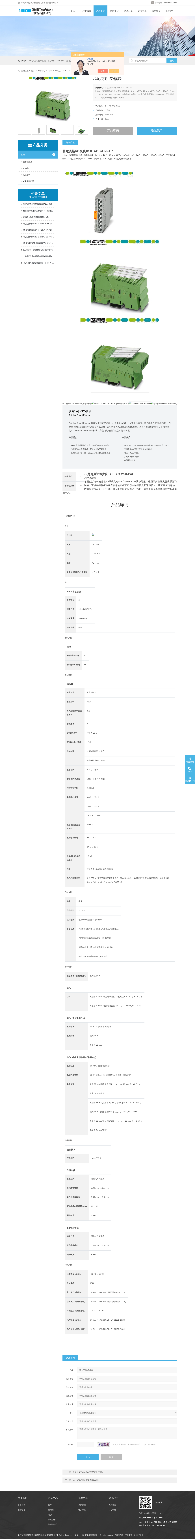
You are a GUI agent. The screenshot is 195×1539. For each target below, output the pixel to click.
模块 (50, 71)
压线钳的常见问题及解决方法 (36, 217)
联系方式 (112, 1510)
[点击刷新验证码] (103, 1444)
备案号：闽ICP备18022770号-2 (88, 1535)
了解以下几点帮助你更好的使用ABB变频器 (39, 256)
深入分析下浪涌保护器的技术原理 (38, 250)
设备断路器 (27, 162)
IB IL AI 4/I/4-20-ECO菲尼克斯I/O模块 (88, 1472)
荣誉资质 (142, 11)
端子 (50, 1505)
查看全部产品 (28, 181)
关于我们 (86, 11)
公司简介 (21, 1505)
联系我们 (170, 11)
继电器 (51, 1510)
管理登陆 (119, 1535)
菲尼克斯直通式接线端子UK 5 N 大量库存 (39, 263)
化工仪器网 (138, 1535)
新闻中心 (114, 11)
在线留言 (156, 11)
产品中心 (100, 11)
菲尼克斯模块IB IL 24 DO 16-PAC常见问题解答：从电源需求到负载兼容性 (39, 230)
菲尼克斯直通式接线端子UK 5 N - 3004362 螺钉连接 (39, 243)
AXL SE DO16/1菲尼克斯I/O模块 (86, 1480)
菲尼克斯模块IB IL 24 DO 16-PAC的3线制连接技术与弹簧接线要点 (39, 237)
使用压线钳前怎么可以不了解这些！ (39, 211)
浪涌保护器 (52, 1524)
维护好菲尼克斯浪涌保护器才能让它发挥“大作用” (39, 204)
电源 (50, 1515)
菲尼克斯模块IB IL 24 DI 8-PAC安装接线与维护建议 (39, 224)
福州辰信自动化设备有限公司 (41, 3)
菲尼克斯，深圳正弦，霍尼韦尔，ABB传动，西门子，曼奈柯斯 (55, 61)
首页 (73, 11)
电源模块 (26, 175)
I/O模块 (58, 71)
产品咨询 (113, 130)
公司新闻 (82, 1505)
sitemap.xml (108, 1535)
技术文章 (128, 11)
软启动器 (52, 1520)
